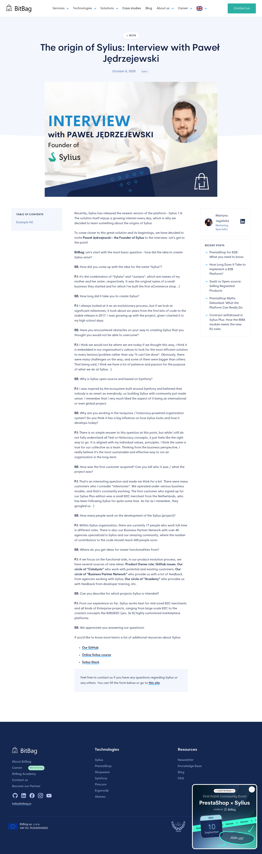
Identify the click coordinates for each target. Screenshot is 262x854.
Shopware (102, 772)
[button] (60, 8)
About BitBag (21, 761)
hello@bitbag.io (21, 803)
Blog (149, 8)
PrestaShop (103, 766)
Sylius (99, 760)
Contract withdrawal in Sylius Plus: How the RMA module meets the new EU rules (227, 322)
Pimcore (100, 784)
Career (17, 768)
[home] (18, 8)
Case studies (131, 8)
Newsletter (186, 760)
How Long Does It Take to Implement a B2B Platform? (227, 269)
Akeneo (100, 796)
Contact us (242, 8)
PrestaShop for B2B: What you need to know (226, 255)
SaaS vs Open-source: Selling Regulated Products (225, 286)
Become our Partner (26, 786)
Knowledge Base (190, 766)
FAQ (181, 778)
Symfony (101, 778)
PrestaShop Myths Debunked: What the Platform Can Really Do (226, 303)
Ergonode (102, 790)
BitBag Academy (24, 774)
